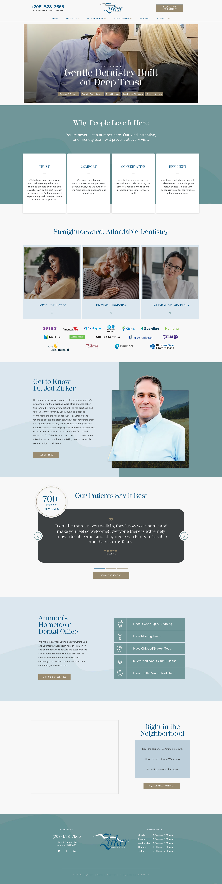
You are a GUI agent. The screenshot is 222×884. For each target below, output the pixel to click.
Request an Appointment (170, 8)
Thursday (142, 847)
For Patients (122, 18)
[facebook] (66, 851)
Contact (162, 18)
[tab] (99, 568)
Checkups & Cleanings (69, 94)
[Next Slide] (184, 536)
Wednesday (144, 843)
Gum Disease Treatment (133, 94)
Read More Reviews (111, 575)
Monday (142, 835)
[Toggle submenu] (78, 18)
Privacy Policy (111, 875)
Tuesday (142, 839)
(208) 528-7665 (48, 7)
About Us (71, 18)
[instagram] (74, 851)
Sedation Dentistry (154, 94)
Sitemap (100, 875)
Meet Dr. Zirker (46, 455)
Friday (141, 851)
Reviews (145, 18)
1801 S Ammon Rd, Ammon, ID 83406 (48, 10)
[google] (59, 851)
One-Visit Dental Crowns (92, 94)
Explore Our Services (54, 677)
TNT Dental (145, 875)
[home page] (111, 8)
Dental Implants (112, 94)
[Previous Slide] (38, 536)
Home (55, 18)
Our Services (95, 18)
